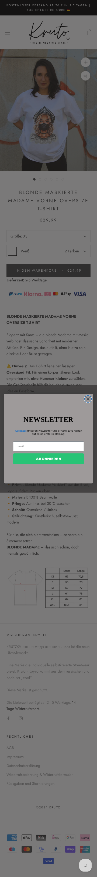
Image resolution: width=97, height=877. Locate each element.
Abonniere (20, 430)
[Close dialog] (88, 398)
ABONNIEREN (48, 458)
